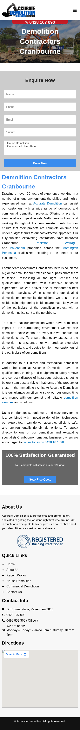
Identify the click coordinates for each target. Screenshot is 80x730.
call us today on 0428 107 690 (43, 442)
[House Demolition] (39, 143)
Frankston (42, 243)
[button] (75, 10)
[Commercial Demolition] (39, 146)
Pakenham (17, 248)
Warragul (71, 243)
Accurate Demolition (47, 203)
